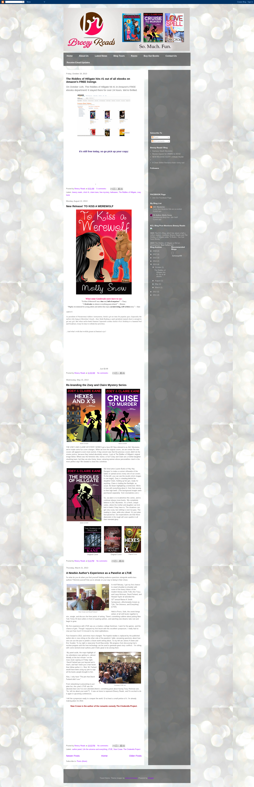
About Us (84, 56)
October (158, 267)
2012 (155, 292)
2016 (155, 258)
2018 (155, 251)
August (158, 281)
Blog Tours (119, 56)
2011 (155, 295)
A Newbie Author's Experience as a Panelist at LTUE (99, 572)
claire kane (94, 192)
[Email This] (111, 189)
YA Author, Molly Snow (162, 215)
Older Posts (135, 756)
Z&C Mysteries (159, 207)
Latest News (101, 56)
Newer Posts (73, 756)
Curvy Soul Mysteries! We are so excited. (167, 209)
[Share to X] (116, 189)
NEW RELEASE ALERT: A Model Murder (168, 157)
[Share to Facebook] (119, 189)
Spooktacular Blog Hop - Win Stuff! (165, 217)
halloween (114, 192)
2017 (155, 254)
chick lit (86, 192)
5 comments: (101, 189)
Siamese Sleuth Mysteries (162, 151)
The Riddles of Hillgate (127, 192)
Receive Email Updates (78, 62)
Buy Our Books (151, 56)
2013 (155, 264)
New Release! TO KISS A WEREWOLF (89, 206)
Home (70, 56)
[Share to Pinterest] (121, 189)
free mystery (104, 192)
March (157, 287)
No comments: (103, 373)
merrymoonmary (131, 778)
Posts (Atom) (82, 761)
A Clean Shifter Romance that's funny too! (168, 163)
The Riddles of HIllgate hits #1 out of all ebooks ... (159, 273)
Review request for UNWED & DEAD (166, 154)
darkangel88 (177, 256)
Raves (134, 56)
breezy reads (77, 192)
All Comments (159, 141)
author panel (77, 749)
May (157, 284)
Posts (155, 137)
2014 (155, 261)
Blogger (151, 778)
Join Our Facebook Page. (162, 198)
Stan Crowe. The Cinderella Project (127, 749)
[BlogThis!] (114, 189)
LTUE (110, 749)
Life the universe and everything (95, 749)
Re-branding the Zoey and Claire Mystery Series (96, 385)
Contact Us (171, 56)
